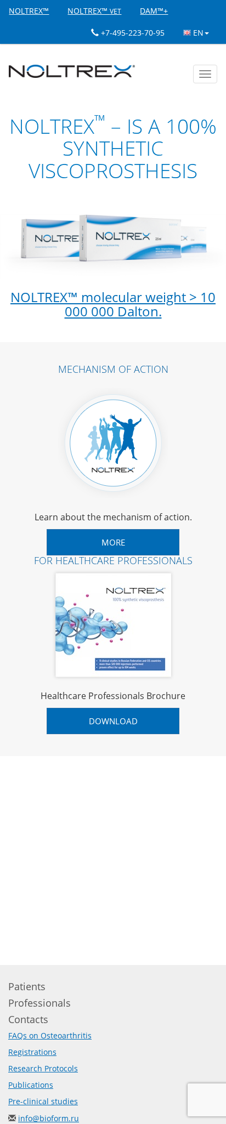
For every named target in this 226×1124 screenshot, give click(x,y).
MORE (113, 542)
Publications (30, 1085)
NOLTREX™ (29, 10)
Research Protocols (43, 1068)
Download (113, 721)
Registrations (32, 1052)
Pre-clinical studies (43, 1101)
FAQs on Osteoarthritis (50, 1035)
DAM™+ (154, 10)
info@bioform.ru (48, 1118)
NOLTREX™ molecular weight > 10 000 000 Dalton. (113, 304)
